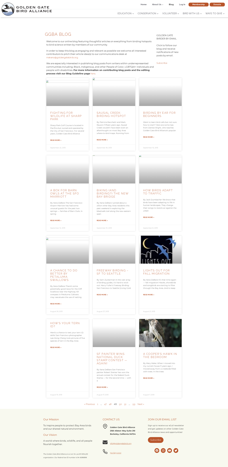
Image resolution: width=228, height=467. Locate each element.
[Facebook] (157, 450)
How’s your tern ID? (65, 324)
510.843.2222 (115, 453)
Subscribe (161, 63)
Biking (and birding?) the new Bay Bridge (113, 193)
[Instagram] (163, 450)
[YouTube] (169, 450)
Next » (141, 404)
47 (105, 404)
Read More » (55, 140)
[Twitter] (176, 450)
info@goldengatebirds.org (120, 443)
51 (125, 404)
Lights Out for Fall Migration (156, 272)
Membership (198, 4)
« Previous (89, 404)
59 (133, 404)
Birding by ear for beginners (159, 114)
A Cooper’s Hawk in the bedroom (160, 355)
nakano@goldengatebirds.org (62, 57)
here (93, 73)
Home (144, 4)
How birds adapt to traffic (158, 192)
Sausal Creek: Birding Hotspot (111, 114)
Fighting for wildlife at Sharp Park (66, 116)
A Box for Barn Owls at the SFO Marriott (64, 193)
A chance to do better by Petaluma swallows (64, 275)
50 (120, 404)
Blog (171, 4)
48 (110, 404)
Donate (217, 4)
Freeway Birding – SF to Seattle (113, 272)
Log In (182, 4)
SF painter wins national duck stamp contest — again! (112, 358)
